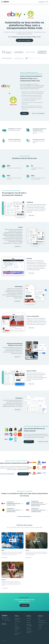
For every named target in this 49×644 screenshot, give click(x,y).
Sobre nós (29, 618)
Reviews (40, 626)
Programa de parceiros (29, 632)
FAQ (16, 631)
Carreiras (28, 620)
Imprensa (29, 622)
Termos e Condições (29, 628)
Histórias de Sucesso (17, 628)
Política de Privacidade (29, 625)
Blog (39, 618)
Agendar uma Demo (18, 634)
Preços (16, 625)
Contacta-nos (42, 1)
